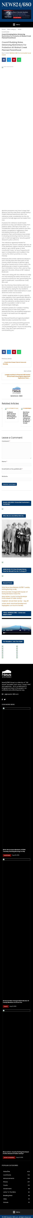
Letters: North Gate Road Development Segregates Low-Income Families (14, 604)
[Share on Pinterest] (14, 60)
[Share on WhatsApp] (19, 60)
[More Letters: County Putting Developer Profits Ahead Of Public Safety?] (16, 1079)
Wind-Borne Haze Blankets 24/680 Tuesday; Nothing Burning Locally (16, 588)
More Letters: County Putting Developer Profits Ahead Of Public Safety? (14, 597)
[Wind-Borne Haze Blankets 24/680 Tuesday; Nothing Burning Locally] (16, 777)
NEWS (19, 29)
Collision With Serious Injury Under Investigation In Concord (8, 415)
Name (4, 461)
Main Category (11, 29)
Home (4, 29)
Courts (6, 1006)
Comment (6, 441)
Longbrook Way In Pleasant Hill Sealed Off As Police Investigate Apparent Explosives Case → (17, 376)
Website (5, 476)
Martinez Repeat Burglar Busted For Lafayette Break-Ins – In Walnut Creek (24, 417)
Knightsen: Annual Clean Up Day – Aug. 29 (15, 601)
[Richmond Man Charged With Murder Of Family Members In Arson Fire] (16, 928)
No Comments (22, 53)
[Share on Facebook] (4, 60)
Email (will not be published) (12, 469)
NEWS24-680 (14, 53)
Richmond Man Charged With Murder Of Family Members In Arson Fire (15, 593)
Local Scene (5, 32)
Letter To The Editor (9, 1157)
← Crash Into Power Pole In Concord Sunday (14, 363)
